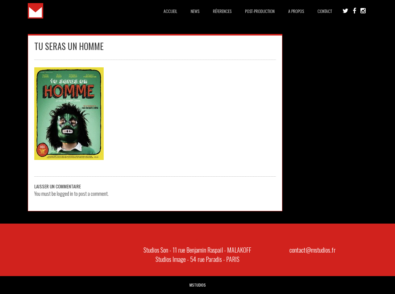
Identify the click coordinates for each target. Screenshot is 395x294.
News (195, 11)
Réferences (222, 11)
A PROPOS (296, 11)
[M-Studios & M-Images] (35, 16)
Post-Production (260, 11)
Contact (325, 11)
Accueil (170, 11)
